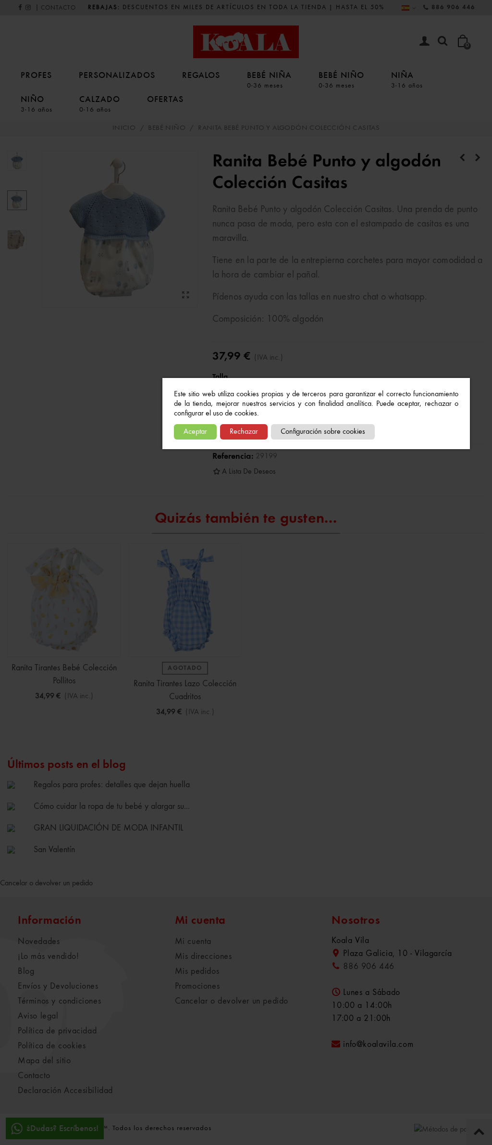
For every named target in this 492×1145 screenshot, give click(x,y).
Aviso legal (38, 1016)
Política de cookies (52, 1046)
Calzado (99, 103)
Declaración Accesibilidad (65, 1090)
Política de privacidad (57, 1031)
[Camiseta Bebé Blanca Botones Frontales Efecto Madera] (462, 158)
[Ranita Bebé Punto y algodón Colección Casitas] (186, 296)
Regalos (201, 75)
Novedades (39, 941)
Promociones (197, 986)
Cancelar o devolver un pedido (46, 883)
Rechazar (244, 432)
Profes (36, 75)
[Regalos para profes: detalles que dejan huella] (18, 784)
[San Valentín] (18, 849)
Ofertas (165, 99)
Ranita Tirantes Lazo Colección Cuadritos (185, 690)
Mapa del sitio (44, 1061)
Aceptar (195, 432)
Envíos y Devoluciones (58, 986)
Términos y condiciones (59, 1001)
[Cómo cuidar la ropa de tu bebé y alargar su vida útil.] (18, 806)
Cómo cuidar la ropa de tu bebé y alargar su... (112, 806)
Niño (36, 103)
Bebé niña (269, 79)
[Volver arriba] (479, 1132)
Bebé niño (341, 79)
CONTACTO (58, 8)
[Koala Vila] (246, 41)
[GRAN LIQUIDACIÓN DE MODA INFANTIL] (18, 827)
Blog (26, 971)
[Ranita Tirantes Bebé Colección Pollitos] (64, 600)
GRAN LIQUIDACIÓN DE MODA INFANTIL (108, 828)
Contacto (34, 1075)
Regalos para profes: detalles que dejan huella (112, 784)
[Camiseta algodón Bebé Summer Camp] (477, 158)
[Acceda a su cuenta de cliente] (424, 42)
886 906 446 (453, 7)
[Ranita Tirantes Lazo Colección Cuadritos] (185, 600)
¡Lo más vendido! (48, 956)
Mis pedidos (197, 971)
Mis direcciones (203, 956)
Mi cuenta (193, 941)
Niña (407, 79)
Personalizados (117, 75)
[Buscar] (442, 41)
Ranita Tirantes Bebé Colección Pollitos (64, 674)
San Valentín (54, 849)
